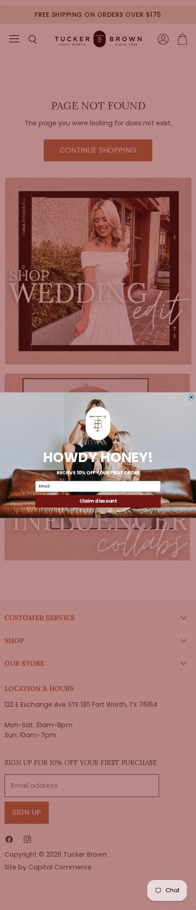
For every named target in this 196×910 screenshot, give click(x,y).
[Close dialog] (191, 397)
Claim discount (97, 501)
